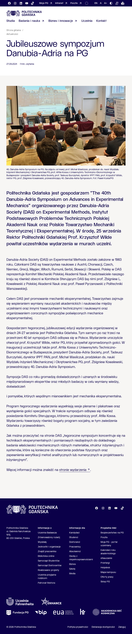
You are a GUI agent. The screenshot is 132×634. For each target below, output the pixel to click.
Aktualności (12, 34)
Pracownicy (75, 546)
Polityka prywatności (77, 627)
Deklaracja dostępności (103, 627)
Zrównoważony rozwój (49, 537)
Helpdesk (105, 567)
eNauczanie (106, 558)
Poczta (104, 537)
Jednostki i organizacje (49, 546)
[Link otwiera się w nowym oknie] (19, 601)
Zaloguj (122, 627)
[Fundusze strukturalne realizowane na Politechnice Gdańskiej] (87, 3)
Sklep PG (105, 581)
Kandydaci (74, 532)
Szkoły (72, 568)
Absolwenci (75, 551)
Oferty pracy (107, 577)
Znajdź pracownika (47, 551)
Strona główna (13, 30)
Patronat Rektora (46, 583)
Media (72, 573)
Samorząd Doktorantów (49, 565)
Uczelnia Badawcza (47, 532)
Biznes (72, 564)
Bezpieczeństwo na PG (112, 532)
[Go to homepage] (24, 13)
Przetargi (105, 563)
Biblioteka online (46, 556)
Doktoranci (74, 542)
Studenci (73, 537)
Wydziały (42, 542)
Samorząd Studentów (48, 560)
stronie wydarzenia (72, 470)
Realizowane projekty (48, 570)
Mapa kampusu (108, 572)
